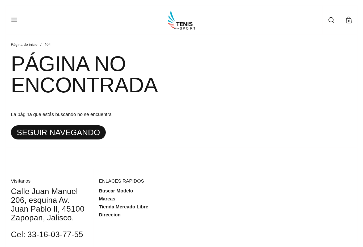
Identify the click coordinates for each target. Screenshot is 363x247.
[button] (331, 20)
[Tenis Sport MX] (181, 20)
